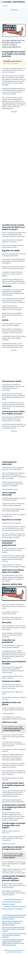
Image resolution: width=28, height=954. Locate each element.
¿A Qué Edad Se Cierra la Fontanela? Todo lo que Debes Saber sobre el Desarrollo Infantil (14, 917)
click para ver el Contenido (11, 63)
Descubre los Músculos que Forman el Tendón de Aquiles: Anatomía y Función (12, 901)
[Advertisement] (14, 16)
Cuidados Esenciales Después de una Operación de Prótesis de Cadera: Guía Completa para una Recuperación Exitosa (13, 942)
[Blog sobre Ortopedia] (13, 2)
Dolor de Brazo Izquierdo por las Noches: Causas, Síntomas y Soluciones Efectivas (12, 923)
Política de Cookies (16, 952)
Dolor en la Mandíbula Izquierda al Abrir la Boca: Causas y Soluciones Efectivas (13, 929)
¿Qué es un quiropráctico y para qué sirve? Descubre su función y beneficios (14, 935)
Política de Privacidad (14, 950)
